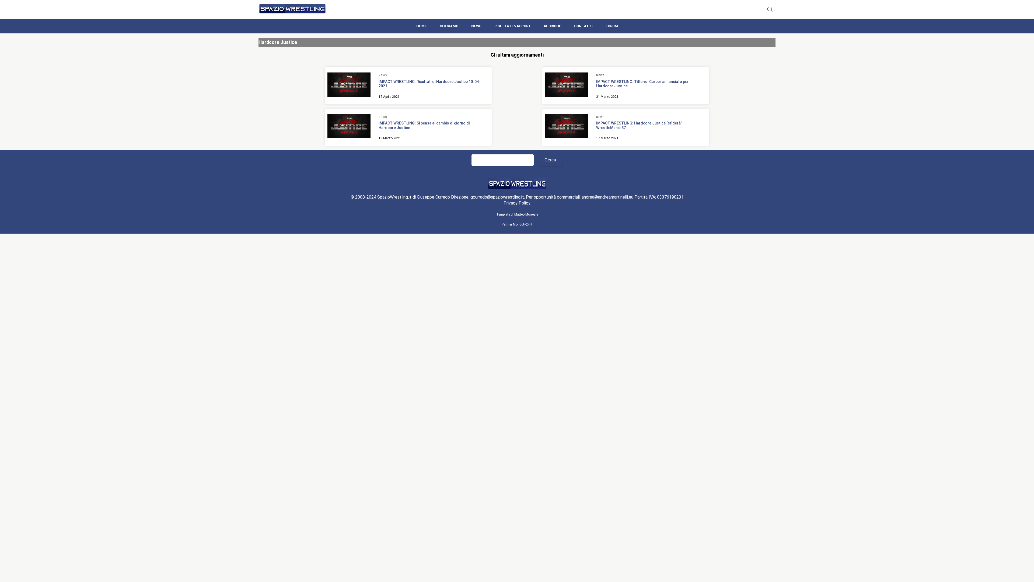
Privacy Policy (517, 203)
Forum (612, 26)
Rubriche (552, 26)
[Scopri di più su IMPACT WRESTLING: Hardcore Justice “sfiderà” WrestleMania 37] (566, 127)
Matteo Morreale (526, 214)
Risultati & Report (512, 26)
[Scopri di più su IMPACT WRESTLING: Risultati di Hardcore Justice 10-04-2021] (349, 85)
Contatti (583, 26)
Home (421, 26)
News (476, 26)
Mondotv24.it (522, 224)
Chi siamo (449, 26)
